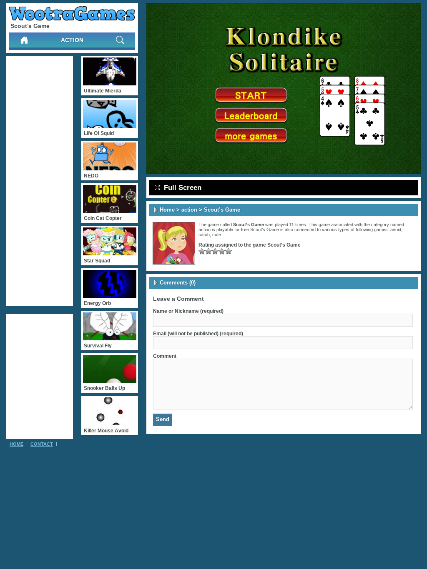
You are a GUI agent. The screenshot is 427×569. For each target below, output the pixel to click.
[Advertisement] (39, 181)
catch (204, 234)
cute (216, 234)
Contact (41, 444)
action (72, 40)
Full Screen (182, 188)
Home (167, 210)
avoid (395, 229)
